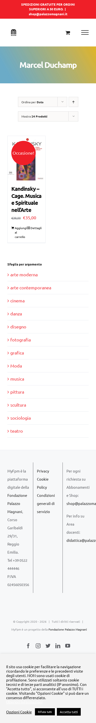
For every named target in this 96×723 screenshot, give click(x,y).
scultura (18, 404)
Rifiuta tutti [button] (45, 712)
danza (16, 313)
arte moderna (24, 274)
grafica (17, 352)
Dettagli (36, 228)
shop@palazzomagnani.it (48, 14)
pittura (17, 391)
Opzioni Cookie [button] (19, 712)
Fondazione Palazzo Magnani (17, 503)
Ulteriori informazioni (24, 702)
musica (17, 378)
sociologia (20, 417)
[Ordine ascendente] (73, 102)
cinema (17, 300)
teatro (16, 430)
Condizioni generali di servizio (46, 503)
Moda (16, 365)
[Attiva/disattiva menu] (85, 32)
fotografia (20, 339)
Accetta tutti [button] (69, 712)
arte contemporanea (30, 287)
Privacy (43, 471)
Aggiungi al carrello (20, 232)
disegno (18, 326)
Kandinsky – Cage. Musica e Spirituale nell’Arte (26, 199)
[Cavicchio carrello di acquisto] (67, 32)
